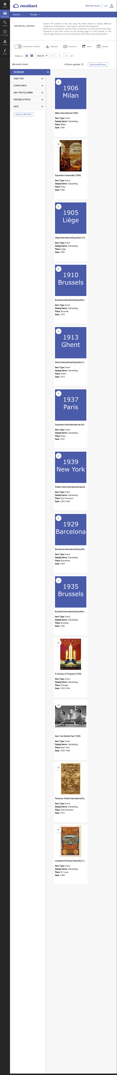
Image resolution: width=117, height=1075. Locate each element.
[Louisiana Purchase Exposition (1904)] (70, 841)
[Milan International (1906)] (70, 93)
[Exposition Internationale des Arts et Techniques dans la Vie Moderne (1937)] (70, 405)
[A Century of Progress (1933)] (70, 654)
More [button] (5, 54)
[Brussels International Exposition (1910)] (70, 280)
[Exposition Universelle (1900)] (70, 155)
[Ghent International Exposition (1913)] (70, 342)
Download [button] (51, 46)
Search (5, 26)
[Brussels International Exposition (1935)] (70, 592)
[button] (70, 46)
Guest (97, 6)
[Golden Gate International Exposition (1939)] (70, 467)
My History (5, 35)
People (33, 14)
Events (16, 14)
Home (5, 7)
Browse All (5, 16)
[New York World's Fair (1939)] (70, 716)
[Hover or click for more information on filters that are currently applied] (82, 64)
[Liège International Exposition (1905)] (70, 218)
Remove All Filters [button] (98, 64)
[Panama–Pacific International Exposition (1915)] (70, 778)
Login (5, 45)
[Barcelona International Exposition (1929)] (70, 529)
